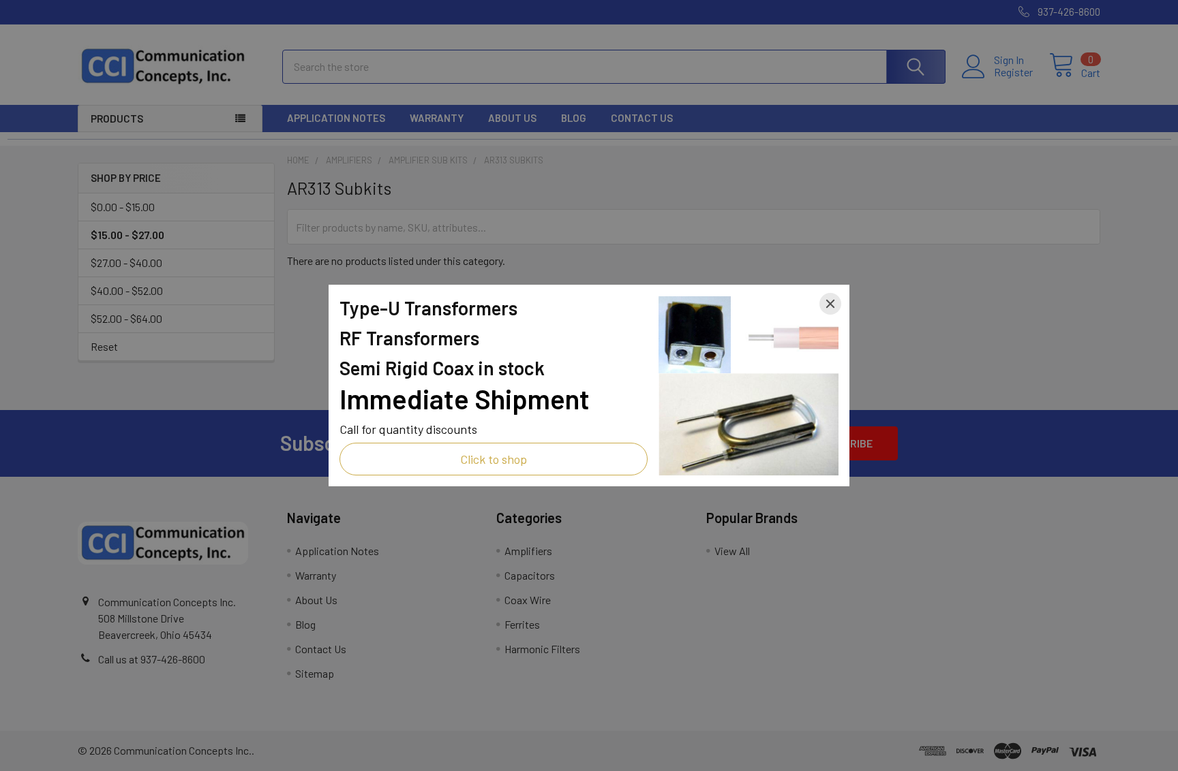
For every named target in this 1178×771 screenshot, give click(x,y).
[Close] (830, 304)
